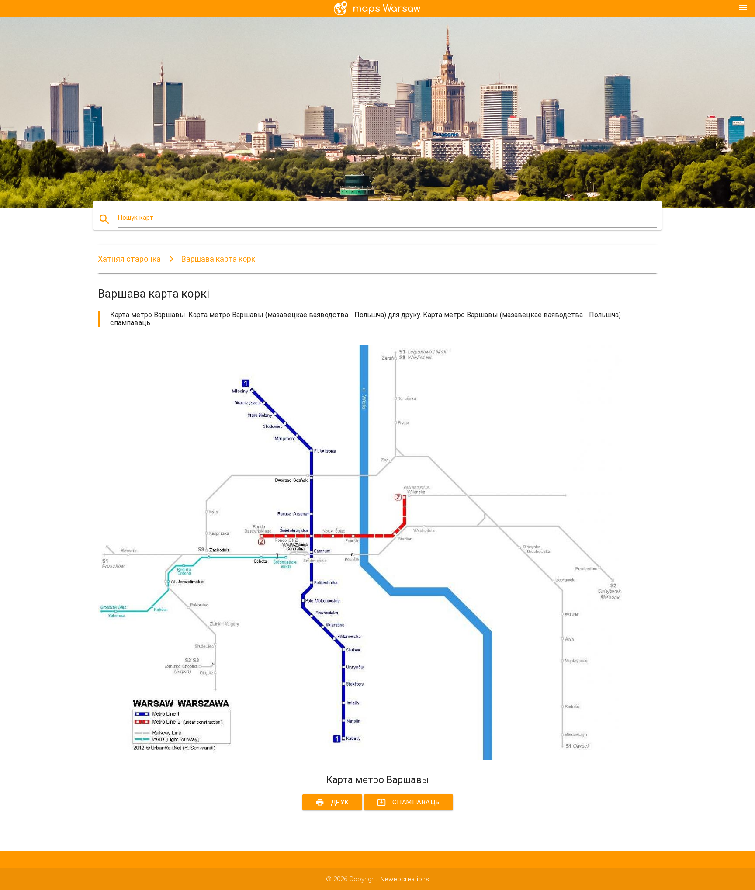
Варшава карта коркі (219, 258)
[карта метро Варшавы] (360, 758)
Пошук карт (135, 218)
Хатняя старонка (129, 258)
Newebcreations (404, 879)
